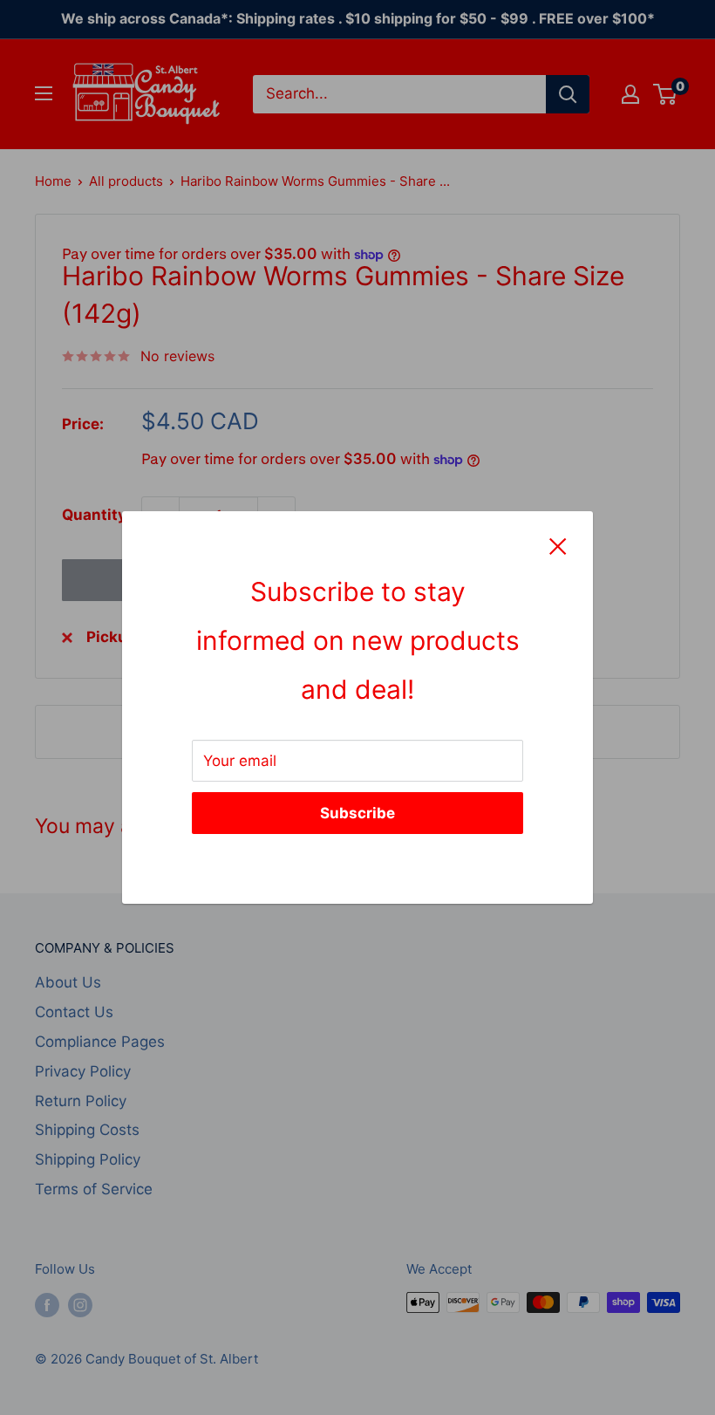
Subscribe (357, 813)
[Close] (558, 546)
